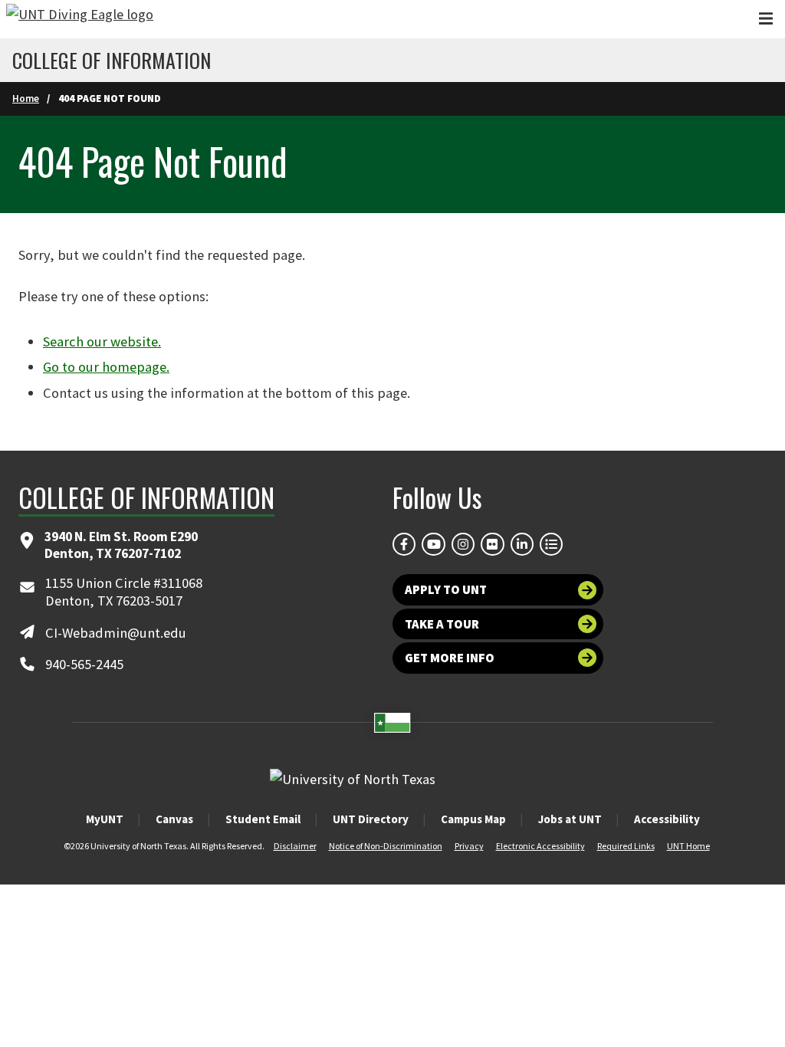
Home (25, 98)
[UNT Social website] (551, 544)
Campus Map (473, 819)
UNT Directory (371, 819)
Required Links (626, 846)
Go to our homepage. (106, 367)
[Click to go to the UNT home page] (79, 19)
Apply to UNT (446, 589)
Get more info (449, 657)
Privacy (469, 846)
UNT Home (688, 846)
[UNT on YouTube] (433, 544)
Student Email (263, 819)
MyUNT (104, 819)
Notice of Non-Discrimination (385, 846)
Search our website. (102, 341)
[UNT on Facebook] (403, 544)
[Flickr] (492, 544)
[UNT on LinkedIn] (522, 544)
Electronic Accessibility (540, 846)
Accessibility (667, 819)
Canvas (174, 819)
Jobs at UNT (570, 819)
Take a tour (442, 624)
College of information (111, 61)
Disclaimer (295, 846)
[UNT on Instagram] (463, 544)
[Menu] (766, 18)
